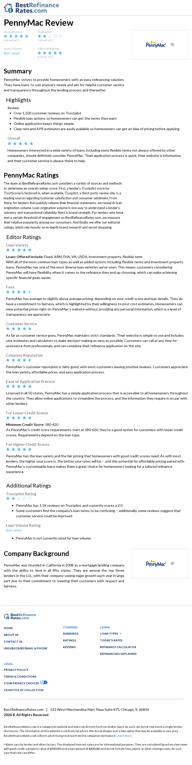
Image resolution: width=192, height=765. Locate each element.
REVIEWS (69, 647)
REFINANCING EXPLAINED (118, 653)
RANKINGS (70, 633)
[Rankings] (20, 616)
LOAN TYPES (109, 633)
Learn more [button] (124, 735)
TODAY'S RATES (111, 640)
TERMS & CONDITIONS (20, 676)
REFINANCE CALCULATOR (118, 647)
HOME (8, 628)
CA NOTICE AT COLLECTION (24, 690)
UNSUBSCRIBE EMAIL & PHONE (25, 648)
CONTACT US (13, 641)
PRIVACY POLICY (16, 669)
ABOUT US (11, 634)
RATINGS (69, 640)
